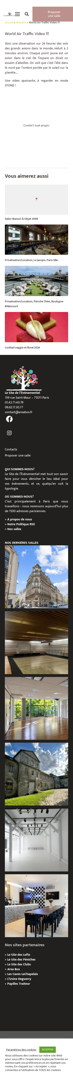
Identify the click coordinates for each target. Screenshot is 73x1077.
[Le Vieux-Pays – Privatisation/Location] (36, 774)
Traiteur (24, 984)
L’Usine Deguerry (19, 979)
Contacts (11, 449)
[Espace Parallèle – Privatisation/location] (36, 840)
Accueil (9, 22)
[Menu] (17, 14)
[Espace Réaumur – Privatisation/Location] (36, 576)
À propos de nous (19, 519)
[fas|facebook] (9, 419)
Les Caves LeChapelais (22, 974)
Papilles (13, 984)
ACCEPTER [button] (47, 1049)
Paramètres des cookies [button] (21, 1050)
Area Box (21, 22)
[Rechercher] (26, 14)
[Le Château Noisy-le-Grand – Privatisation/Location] (36, 642)
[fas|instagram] (9, 433)
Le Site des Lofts (18, 954)
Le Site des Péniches (21, 959)
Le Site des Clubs (19, 964)
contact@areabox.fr (18, 412)
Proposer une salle (18, 455)
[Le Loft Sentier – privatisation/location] (36, 905)
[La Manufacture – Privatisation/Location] (36, 708)
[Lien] (9, 14)
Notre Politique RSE (21, 524)
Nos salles (14, 529)
